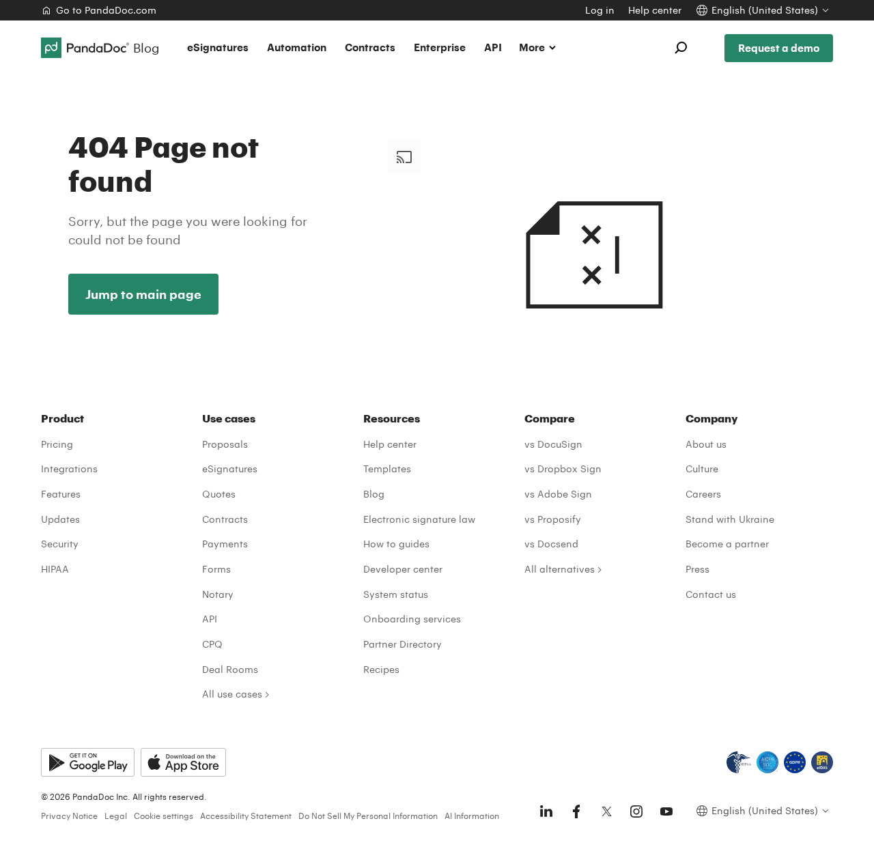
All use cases (232, 694)
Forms (216, 569)
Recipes (381, 669)
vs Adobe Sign (558, 494)
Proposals (225, 444)
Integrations (69, 468)
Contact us (711, 594)
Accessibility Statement (246, 815)
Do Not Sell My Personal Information (368, 815)
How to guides (396, 543)
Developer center (402, 569)
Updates (60, 519)
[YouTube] (666, 811)
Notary (218, 594)
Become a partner (727, 543)
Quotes (219, 494)
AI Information (472, 815)
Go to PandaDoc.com (106, 10)
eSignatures (218, 47)
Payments (225, 543)
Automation (296, 47)
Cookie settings (163, 815)
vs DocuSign (553, 444)
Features (61, 494)
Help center (654, 10)
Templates (387, 468)
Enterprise (440, 47)
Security (60, 543)
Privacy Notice (69, 815)
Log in (600, 10)
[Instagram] (636, 811)
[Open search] (680, 47)
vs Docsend (551, 543)
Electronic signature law (419, 519)
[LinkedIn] (546, 811)
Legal (115, 815)
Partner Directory (402, 644)
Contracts (370, 47)
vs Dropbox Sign (563, 468)
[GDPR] (795, 762)
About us (706, 444)
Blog (373, 494)
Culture (702, 468)
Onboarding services (412, 618)
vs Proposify (552, 519)
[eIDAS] (822, 762)
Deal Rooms (230, 669)
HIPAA (55, 569)
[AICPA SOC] (767, 762)
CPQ (212, 644)
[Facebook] (576, 811)
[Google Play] (88, 762)
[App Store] (183, 762)
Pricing (57, 444)
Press (697, 569)
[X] (606, 811)
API (493, 47)
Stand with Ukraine (730, 519)
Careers (703, 494)
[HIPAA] (739, 762)
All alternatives (559, 569)
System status (395, 594)
